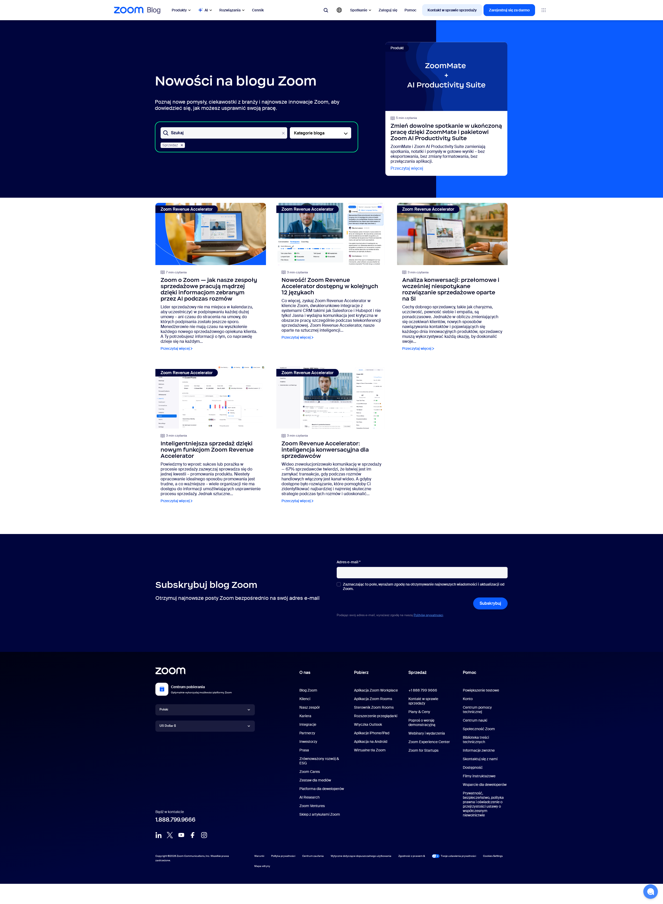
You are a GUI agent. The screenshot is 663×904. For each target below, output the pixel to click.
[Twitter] (170, 835)
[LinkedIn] (158, 835)
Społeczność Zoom (479, 729)
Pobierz (361, 672)
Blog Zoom (308, 690)
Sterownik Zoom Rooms (374, 707)
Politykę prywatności (428, 615)
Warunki (259, 856)
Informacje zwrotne (479, 750)
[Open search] (326, 10)
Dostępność (473, 767)
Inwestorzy (308, 741)
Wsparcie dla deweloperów (485, 784)
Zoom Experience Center (429, 741)
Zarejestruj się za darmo (509, 10)
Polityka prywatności (283, 856)
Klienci (304, 698)
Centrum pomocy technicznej (477, 709)
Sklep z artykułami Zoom (319, 814)
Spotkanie (358, 10)
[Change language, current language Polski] (339, 10)
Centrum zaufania (313, 856)
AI (206, 10)
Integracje (307, 724)
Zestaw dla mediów (315, 780)
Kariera (305, 716)
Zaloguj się (388, 10)
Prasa (304, 750)
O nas (304, 672)
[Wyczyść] (283, 133)
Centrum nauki (475, 720)
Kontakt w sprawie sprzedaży (452, 10)
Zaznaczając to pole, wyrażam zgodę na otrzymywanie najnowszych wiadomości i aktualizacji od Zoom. (424, 586)
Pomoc (410, 10)
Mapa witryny (262, 866)
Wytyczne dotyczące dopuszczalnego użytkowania (361, 856)
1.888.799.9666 (175, 819)
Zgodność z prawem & (411, 856)
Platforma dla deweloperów (321, 788)
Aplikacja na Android (370, 741)
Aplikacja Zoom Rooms (373, 698)
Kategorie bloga (309, 133)
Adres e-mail (349, 562)
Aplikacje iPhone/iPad (371, 733)
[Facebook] (193, 835)
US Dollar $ (168, 726)
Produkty (179, 10)
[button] (650, 891)
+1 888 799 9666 (422, 690)
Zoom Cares (309, 771)
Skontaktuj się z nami (480, 759)
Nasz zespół (309, 707)
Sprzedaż (170, 145)
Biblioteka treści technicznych (476, 739)
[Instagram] (204, 835)
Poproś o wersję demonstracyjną (421, 722)
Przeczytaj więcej (407, 168)
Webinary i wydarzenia (426, 733)
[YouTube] (181, 835)
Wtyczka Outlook (368, 724)
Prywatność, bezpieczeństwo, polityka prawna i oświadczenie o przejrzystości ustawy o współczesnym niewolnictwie (483, 804)
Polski (164, 709)
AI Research (309, 797)
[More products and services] (543, 10)
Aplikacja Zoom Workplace (376, 690)
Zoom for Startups (423, 750)
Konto (468, 698)
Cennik (258, 10)
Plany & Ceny (419, 711)
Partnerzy (307, 733)
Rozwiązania (230, 10)
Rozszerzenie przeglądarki (375, 716)
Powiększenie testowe (481, 690)
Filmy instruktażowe (479, 776)
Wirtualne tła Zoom (370, 750)
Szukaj (177, 132)
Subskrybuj (490, 603)
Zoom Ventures (312, 805)
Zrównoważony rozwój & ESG (319, 760)
